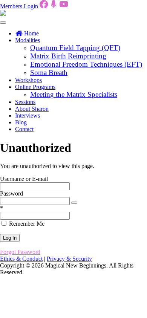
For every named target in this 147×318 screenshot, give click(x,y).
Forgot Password (20, 252)
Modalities (27, 40)
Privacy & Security (69, 258)
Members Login (19, 6)
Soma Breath (48, 72)
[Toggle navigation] (3, 22)
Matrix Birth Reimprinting (68, 56)
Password (11, 193)
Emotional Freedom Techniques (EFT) (86, 64)
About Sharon (32, 108)
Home (31, 33)
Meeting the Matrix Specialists (73, 94)
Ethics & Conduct (21, 258)
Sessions (25, 102)
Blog (21, 122)
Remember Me (26, 223)
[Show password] (74, 203)
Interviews (27, 115)
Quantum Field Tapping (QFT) (75, 48)
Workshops (28, 80)
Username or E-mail (24, 179)
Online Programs (35, 87)
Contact (24, 129)
